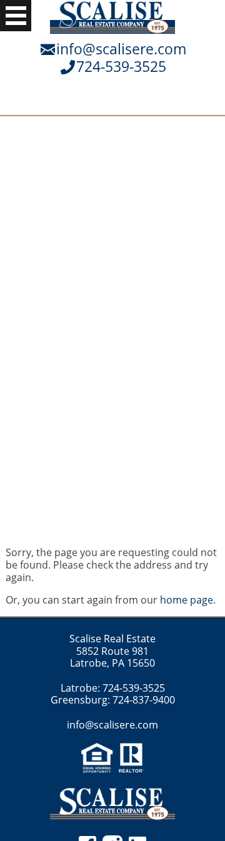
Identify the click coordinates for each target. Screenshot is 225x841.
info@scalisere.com (121, 49)
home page (186, 600)
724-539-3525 (121, 66)
